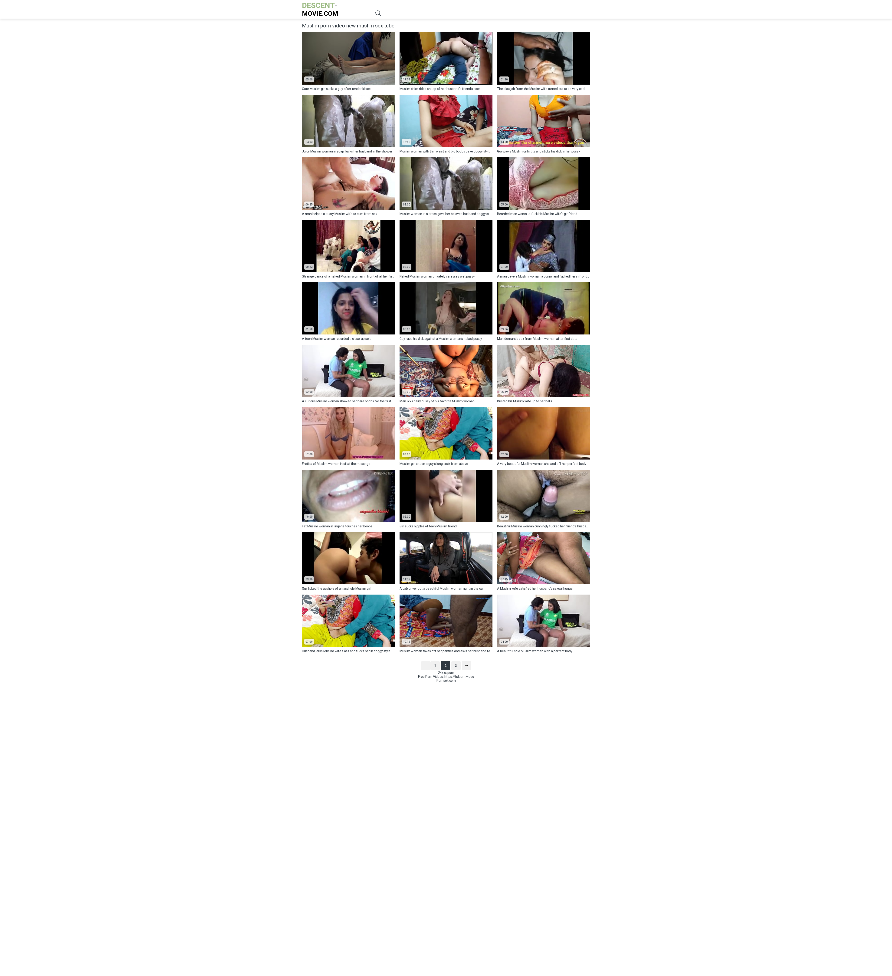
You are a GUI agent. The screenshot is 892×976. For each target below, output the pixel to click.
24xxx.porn (446, 673)
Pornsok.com (446, 680)
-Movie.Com (320, 9)
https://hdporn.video (459, 676)
